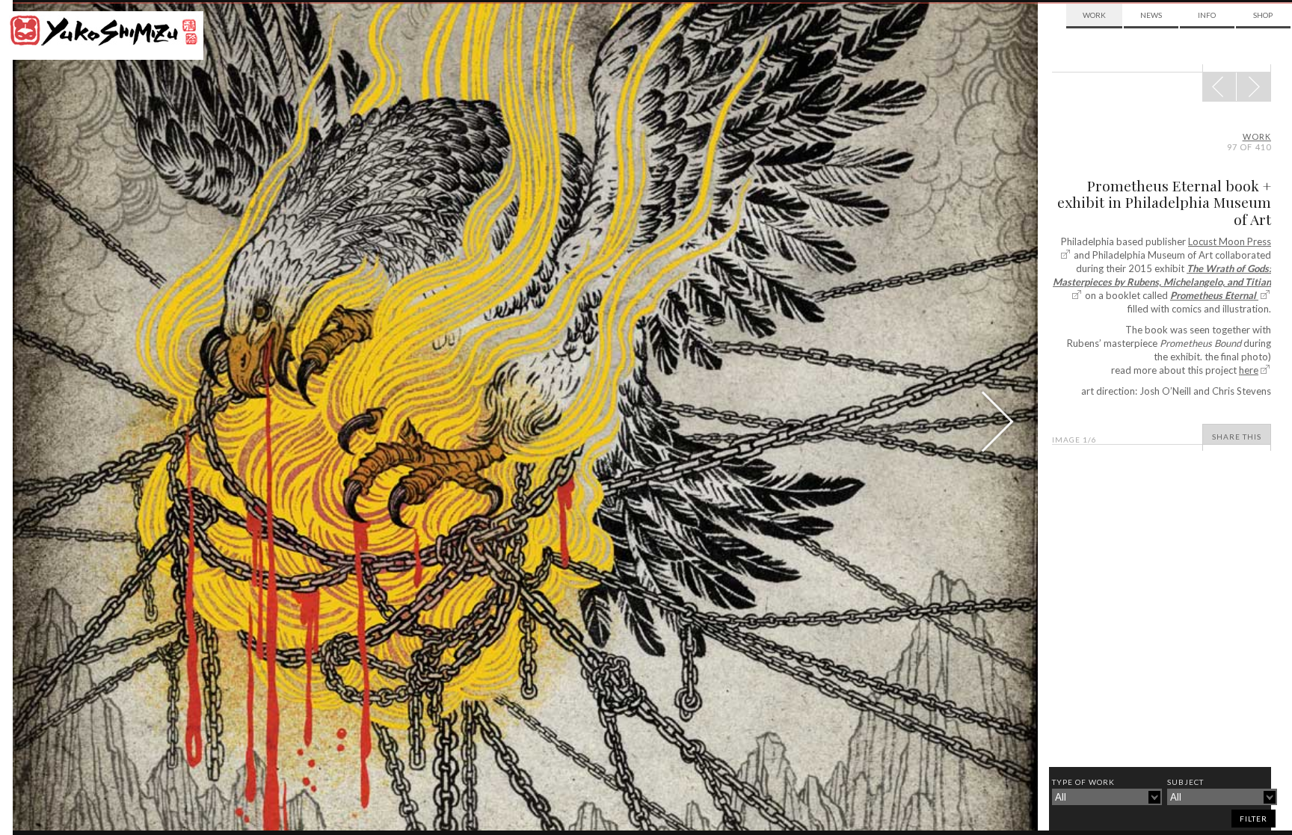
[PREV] (1253, 87)
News (1151, 14)
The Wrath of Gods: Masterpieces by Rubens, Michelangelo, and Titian (1162, 275)
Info (1207, 14)
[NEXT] (1219, 87)
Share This (1236, 436)
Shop (1263, 14)
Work (1094, 14)
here (1248, 370)
